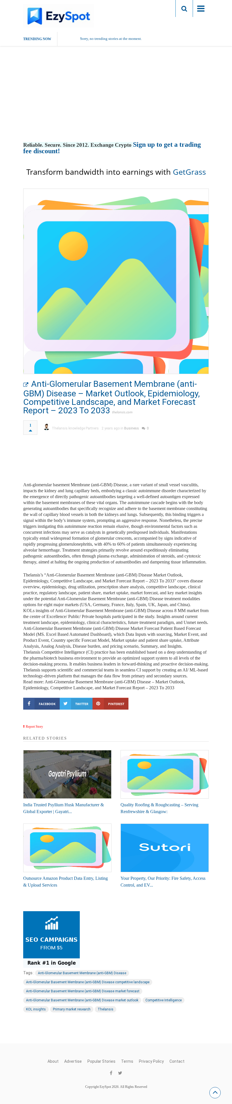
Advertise (73, 1061)
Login (160, 8)
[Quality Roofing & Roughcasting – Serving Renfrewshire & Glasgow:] (165, 774)
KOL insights (36, 1009)
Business (131, 428)
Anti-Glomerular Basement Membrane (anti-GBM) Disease (82, 973)
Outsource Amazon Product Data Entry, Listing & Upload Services (65, 881)
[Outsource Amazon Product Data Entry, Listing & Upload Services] (67, 848)
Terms (127, 1061)
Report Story (34, 727)
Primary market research (72, 1009)
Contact (176, 1061)
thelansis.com (122, 412)
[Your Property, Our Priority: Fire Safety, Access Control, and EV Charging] (165, 848)
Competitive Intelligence (163, 1000)
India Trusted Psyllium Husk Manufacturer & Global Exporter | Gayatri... (63, 808)
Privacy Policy (151, 1061)
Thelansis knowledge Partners (75, 428)
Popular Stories (101, 1061)
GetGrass (189, 172)
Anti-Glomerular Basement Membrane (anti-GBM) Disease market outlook (82, 1000)
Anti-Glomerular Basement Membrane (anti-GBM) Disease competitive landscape (87, 982)
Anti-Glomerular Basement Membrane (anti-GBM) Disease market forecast (82, 991)
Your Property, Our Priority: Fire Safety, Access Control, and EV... (163, 881)
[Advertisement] (116, 99)
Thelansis (105, 1009)
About (53, 1061)
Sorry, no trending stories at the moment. (111, 38)
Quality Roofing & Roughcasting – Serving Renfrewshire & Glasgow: (159, 808)
